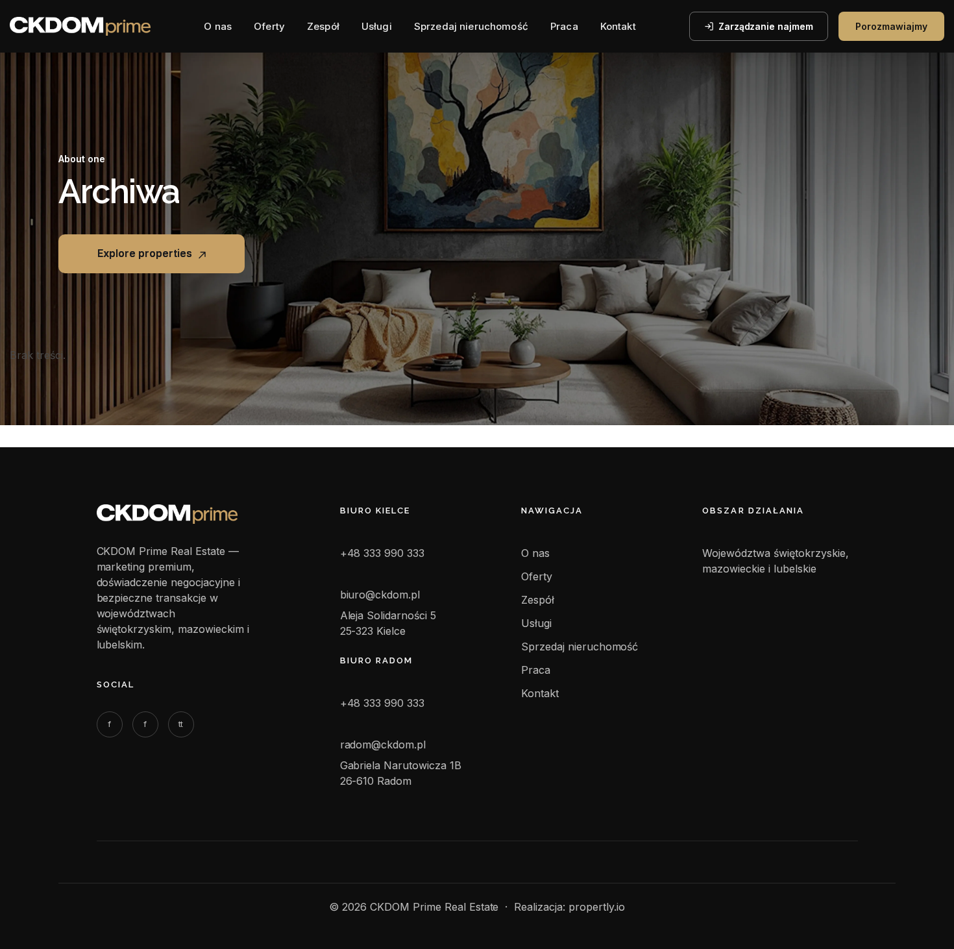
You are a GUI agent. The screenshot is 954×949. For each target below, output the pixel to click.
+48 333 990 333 (382, 553)
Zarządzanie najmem (766, 26)
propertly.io (597, 906)
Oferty (269, 26)
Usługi (376, 26)
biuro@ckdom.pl (380, 594)
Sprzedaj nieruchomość (471, 26)
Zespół (323, 26)
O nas (218, 26)
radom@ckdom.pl (383, 744)
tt (181, 724)
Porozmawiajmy (891, 26)
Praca (564, 26)
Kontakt (618, 26)
